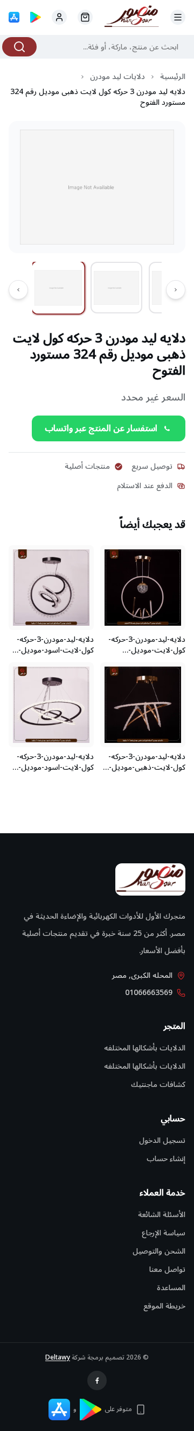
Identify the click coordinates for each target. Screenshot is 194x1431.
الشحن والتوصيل (159, 1251)
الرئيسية (172, 76)
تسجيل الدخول (162, 1140)
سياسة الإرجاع (163, 1233)
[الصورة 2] (116, 287)
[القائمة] (177, 17)
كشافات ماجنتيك (158, 1084)
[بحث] (19, 46)
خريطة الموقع (164, 1306)
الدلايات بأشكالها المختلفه (144, 1048)
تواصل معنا (167, 1269)
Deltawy (57, 1357)
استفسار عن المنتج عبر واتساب (101, 428)
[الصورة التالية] (18, 289)
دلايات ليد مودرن (117, 76)
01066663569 (148, 993)
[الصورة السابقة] (175, 289)
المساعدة (171, 1288)
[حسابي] (85, 17)
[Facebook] (97, 1380)
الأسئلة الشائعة (161, 1214)
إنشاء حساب (166, 1159)
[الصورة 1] (58, 288)
